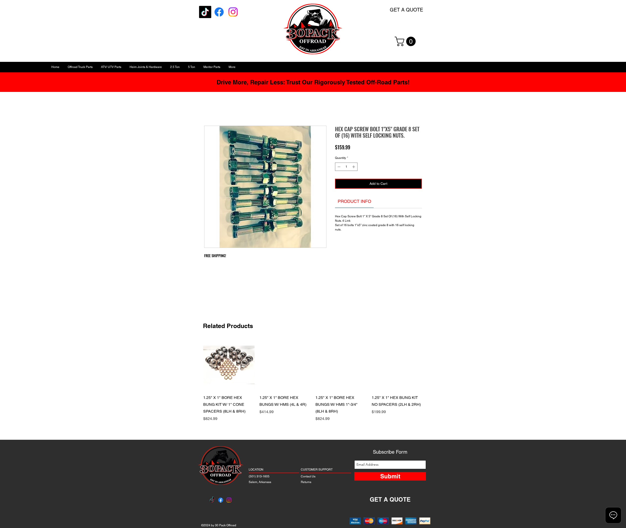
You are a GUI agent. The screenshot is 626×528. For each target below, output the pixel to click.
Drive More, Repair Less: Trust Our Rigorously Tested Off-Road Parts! (313, 82)
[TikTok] (205, 12)
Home (209, 109)
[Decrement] (338, 168)
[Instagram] (233, 12)
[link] (354, 202)
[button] (406, 41)
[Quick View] (229, 365)
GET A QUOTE (406, 10)
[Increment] (354, 168)
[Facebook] (219, 12)
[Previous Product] (196, 365)
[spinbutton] (346, 168)
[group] (313, 384)
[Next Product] (430, 365)
